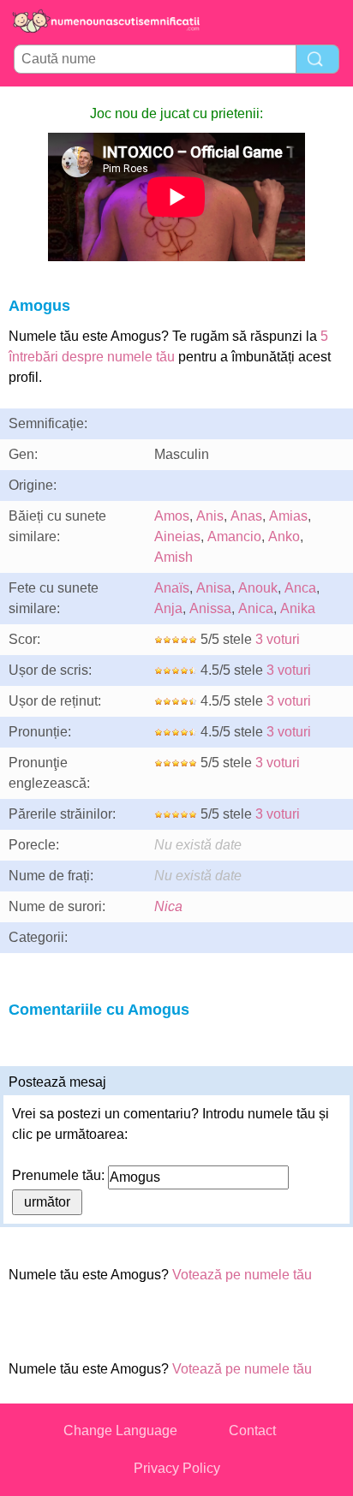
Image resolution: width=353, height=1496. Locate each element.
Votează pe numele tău (242, 1274)
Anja (168, 608)
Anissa (210, 608)
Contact (252, 1430)
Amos (171, 516)
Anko (284, 536)
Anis (210, 516)
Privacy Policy (177, 1468)
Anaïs (171, 588)
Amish (173, 557)
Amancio (234, 536)
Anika (297, 608)
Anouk (258, 588)
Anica (255, 608)
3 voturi (277, 639)
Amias (288, 516)
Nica (168, 906)
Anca (300, 588)
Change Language (120, 1430)
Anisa (213, 588)
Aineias (177, 536)
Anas (246, 516)
